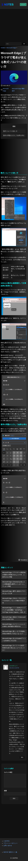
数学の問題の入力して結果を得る (13, 135)
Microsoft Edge (11, 48)
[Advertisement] (14, 25)
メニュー (23, 4)
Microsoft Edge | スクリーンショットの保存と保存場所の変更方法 (13, 625)
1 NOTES (8, 4)
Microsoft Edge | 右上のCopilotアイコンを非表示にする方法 (14, 639)
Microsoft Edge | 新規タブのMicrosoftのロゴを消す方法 (14, 618)
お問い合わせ (8, 845)
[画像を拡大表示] (14, 314)
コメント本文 (8, 772)
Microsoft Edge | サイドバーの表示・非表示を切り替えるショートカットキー (13, 648)
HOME (3, 48)
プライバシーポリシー (11, 843)
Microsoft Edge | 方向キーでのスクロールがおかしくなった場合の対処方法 (13, 601)
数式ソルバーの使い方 (10, 131)
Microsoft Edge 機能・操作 (19, 90)
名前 (5, 790)
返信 (22, 757)
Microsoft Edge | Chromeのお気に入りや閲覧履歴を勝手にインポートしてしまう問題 (13, 584)
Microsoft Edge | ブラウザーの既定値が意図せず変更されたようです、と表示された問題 (13, 575)
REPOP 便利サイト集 (10, 852)
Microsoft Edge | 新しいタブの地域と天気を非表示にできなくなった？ (13, 632)
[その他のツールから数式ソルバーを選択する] (14, 219)
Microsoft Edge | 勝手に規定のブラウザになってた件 (13, 592)
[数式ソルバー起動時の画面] (14, 245)
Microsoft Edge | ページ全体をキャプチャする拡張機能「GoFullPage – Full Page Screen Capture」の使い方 (13, 610)
